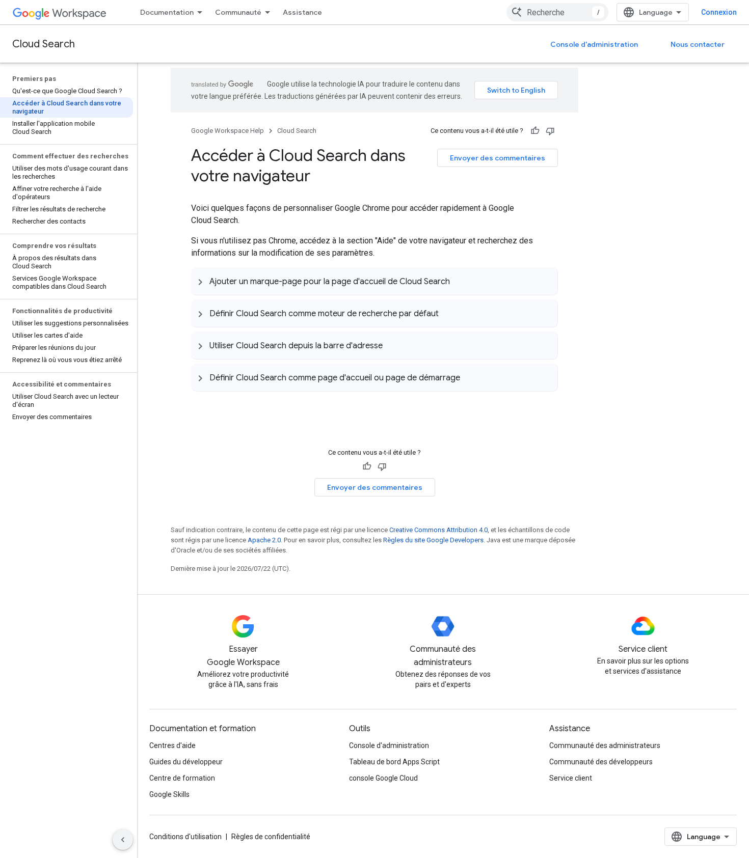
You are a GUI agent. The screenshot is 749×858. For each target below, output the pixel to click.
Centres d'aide (172, 745)
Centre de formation (182, 778)
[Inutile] (550, 131)
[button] (374, 281)
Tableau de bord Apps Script (394, 762)
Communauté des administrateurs (604, 745)
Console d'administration (594, 44)
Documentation (167, 12)
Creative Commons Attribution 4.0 (438, 530)
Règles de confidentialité (270, 837)
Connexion (719, 12)
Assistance (302, 12)
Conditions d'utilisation (185, 837)
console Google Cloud (383, 778)
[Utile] (535, 131)
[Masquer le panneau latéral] (123, 839)
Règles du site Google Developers (433, 540)
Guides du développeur (186, 762)
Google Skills (169, 794)
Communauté (238, 12)
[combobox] (557, 12)
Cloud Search (43, 44)
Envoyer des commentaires (497, 157)
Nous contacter (698, 44)
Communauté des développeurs (601, 762)
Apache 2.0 (264, 540)
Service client (570, 778)
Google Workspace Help (227, 130)
